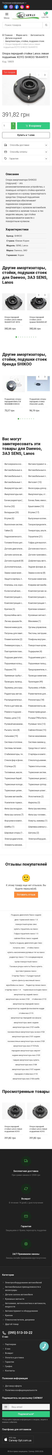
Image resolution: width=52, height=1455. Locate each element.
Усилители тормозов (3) (15, 802)
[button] (16, 337)
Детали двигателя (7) (14, 549)
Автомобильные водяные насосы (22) (39, 470)
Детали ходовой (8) (13, 561)
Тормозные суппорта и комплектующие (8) (39, 784)
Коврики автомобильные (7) (39, 585)
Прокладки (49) (35, 682)
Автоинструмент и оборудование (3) (39, 464)
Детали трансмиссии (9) (39, 555)
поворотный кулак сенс (26, 924)
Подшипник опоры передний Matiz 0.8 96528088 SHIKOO (12, 401)
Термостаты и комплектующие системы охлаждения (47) (39, 766)
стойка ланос (33, 948)
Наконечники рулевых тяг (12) (15, 627)
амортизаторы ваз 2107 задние (26, 1069)
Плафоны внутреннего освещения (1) (39, 639)
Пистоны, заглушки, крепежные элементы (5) (39, 633)
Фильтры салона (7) (13, 814)
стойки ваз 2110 (39, 999)
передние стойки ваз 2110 (26, 1074)
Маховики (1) (34, 621)
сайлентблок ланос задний (26, 938)
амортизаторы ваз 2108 (26, 1065)
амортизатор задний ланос (26, 994)
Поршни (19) (10, 669)
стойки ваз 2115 (26, 1013)
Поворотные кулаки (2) (39, 645)
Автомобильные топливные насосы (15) (15, 482)
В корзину (35, 125)
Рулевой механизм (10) (15, 724)
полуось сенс (19, 948)
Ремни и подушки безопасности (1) (15, 712)
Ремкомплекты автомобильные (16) (39, 706)
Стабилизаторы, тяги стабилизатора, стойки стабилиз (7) (15, 754)
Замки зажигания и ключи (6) (15, 573)
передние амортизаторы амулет (26, 1051)
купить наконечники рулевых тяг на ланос (26, 952)
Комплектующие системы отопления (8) (39, 597)
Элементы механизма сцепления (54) (15, 845)
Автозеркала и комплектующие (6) (15, 464)
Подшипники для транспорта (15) (39, 657)
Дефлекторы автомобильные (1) (39, 561)
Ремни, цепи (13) (12, 718)
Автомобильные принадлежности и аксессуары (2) (39, 476)
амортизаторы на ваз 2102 (18, 999)
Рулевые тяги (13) (36, 724)
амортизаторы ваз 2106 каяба (26, 1079)
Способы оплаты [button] (18, 152)
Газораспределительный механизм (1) (39, 524)
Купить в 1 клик (26, 135)
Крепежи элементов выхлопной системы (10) (39, 609)
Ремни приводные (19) (39, 712)
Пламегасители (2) (13, 639)
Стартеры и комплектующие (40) (39, 754)
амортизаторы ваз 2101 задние (26, 1036)
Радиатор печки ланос (36, 985)
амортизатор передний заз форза (26, 1018)
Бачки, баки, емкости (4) (39, 500)
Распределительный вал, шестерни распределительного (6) (15, 700)
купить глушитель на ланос (26, 929)
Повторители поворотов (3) (15, 651)
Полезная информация (13, 3)
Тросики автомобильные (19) (15, 796)
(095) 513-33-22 (19, 1333)
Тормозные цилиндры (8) (15, 790)
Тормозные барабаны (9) (15, 778)
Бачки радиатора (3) (14, 500)
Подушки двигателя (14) (15, 657)
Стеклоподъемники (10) (39, 760)
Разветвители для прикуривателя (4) (39, 694)
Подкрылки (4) (35, 651)
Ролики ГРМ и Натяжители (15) (39, 718)
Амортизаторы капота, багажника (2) (15, 494)
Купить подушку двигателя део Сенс (26, 943)
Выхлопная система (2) (15, 524)
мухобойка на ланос (15, 985)
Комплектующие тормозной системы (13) (39, 603)
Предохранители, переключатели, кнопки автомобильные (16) (39, 669)
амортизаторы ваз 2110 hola (26, 1046)
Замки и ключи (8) (36, 573)
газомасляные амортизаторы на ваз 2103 (26, 1041)
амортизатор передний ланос (26, 1004)
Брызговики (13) (36, 506)
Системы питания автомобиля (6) (15, 748)
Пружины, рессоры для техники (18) (15, 688)
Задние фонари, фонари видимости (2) (39, 567)
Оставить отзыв (26, 894)
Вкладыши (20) (11, 512)
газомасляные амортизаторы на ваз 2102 (26, 1032)
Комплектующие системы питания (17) (15, 603)
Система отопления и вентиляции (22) (15, 742)
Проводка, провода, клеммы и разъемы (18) (15, 682)
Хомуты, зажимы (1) (37, 821)
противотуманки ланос (26, 971)
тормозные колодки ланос (35, 990)
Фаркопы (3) (34, 802)
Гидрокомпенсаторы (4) (15, 536)
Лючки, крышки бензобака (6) (15, 621)
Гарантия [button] (13, 158)
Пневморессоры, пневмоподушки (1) (15, 645)
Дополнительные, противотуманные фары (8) (15, 567)
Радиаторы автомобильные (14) (15, 694)
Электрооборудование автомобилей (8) (39, 839)
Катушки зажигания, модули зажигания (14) (39, 579)
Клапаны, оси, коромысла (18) (15, 585)
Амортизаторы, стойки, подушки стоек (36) (39, 494)
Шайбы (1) (9, 827)
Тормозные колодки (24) (15, 784)
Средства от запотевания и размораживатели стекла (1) (39, 748)
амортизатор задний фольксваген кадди (26, 1008)
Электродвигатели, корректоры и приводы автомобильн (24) (15, 839)
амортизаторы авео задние (26, 1022)
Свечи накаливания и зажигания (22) (39, 736)
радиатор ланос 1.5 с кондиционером (26, 957)
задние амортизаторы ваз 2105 (26, 1055)
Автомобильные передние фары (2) (15, 476)
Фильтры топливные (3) (39, 814)
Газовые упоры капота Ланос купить (26, 966)
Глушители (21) (35, 536)
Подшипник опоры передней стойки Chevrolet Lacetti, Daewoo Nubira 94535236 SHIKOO (37, 401)
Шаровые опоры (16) (14, 833)
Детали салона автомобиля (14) (15, 555)
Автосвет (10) (35, 482)
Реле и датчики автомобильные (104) (15, 706)
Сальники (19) (11, 736)
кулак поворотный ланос (26, 962)
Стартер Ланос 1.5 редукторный (26, 976)
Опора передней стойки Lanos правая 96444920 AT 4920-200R (38, 319)
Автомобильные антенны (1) (15, 470)
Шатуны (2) (33, 833)
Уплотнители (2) (36, 796)
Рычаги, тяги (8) (12, 730)
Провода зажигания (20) (39, 675)
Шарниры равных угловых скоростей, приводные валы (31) (39, 827)
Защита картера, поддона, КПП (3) (15, 579)
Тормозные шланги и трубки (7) (39, 790)
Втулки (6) (9, 518)
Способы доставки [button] (19, 145)
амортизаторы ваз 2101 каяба (26, 1027)
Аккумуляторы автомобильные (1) (15, 488)
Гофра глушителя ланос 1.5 (26, 934)
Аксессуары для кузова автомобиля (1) (39, 488)
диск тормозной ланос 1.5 (26, 920)
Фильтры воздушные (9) (15, 808)
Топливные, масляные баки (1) (15, 772)
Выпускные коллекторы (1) (39, 518)
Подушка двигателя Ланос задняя (26, 915)
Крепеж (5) (9, 609)
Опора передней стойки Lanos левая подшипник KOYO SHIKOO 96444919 (13, 1128)
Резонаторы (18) (36, 700)
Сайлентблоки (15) (37, 730)
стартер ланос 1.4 (13, 990)
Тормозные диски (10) (38, 778)
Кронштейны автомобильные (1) (15, 615)
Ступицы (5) (10, 766)
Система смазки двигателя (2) (39, 742)
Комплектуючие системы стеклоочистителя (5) (39, 591)
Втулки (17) (33, 512)
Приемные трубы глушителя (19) (15, 675)
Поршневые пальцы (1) (39, 663)
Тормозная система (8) (39, 772)
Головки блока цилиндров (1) (15, 542)
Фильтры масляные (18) (39, 808)
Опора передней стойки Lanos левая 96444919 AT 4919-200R (13, 319)
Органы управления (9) (39, 627)
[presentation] (39, 75)
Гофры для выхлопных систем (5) (39, 542)
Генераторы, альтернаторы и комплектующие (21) (39, 530)
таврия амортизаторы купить (26, 1060)
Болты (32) (9, 506)
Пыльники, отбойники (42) (39, 688)
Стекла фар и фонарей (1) (15, 760)
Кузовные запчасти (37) (39, 615)
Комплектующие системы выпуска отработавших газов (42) (15, 597)
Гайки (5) (8, 530)
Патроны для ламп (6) (14, 633)
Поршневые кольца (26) (15, 663)
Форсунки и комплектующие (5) (15, 821)
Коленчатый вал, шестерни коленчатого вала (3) (15, 591)
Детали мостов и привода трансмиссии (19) (39, 549)
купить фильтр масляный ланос (26, 980)
